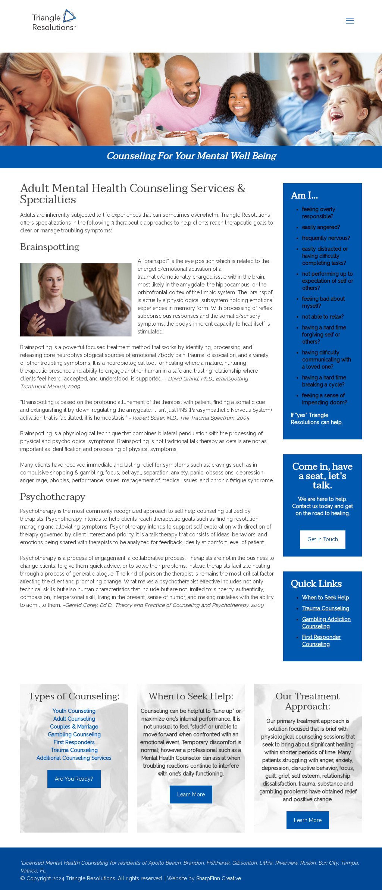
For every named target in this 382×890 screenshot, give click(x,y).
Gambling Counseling (74, 734)
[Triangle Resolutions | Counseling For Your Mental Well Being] (54, 20)
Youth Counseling (74, 711)
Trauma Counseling (74, 750)
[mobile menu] (350, 20)
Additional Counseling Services (74, 758)
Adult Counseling (74, 719)
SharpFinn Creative (218, 878)
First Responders (74, 742)
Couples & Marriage (74, 727)
